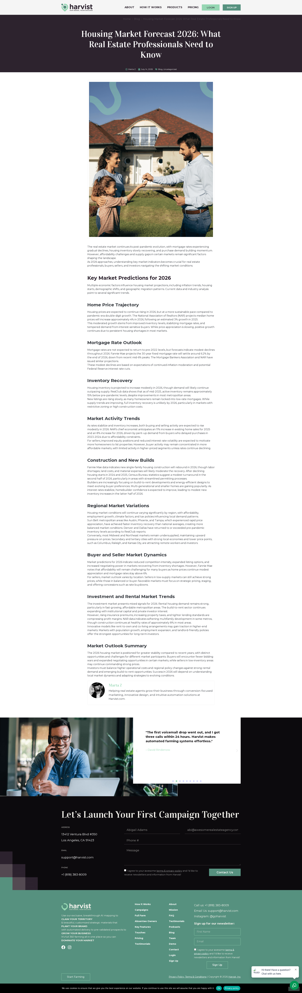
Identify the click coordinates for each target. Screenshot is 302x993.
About (129, 7)
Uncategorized (170, 69)
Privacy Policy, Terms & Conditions (187, 976)
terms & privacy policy (169, 870)
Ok (219, 988)
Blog (160, 69)
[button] (173, 781)
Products (174, 7)
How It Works (151, 7)
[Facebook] (63, 947)
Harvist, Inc (234, 976)
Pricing (193, 7)
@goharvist (218, 916)
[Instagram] (70, 947)
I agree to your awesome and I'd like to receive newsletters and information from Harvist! (217, 953)
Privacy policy (232, 988)
